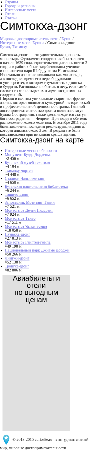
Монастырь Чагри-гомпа (26, 226)
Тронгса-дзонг (17, 266)
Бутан (67, 39)
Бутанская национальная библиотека (36, 186)
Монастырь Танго (20, 218)
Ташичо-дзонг (17, 194)
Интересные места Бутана (22, 43)
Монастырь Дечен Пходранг (29, 210)
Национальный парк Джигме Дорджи (37, 250)
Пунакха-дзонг (17, 234)
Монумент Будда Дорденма (28, 154)
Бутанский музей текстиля (27, 162)
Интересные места (20, 10)
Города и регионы (20, 6)
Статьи (11, 18)
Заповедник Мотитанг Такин (30, 202)
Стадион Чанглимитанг (25, 178)
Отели (10, 14)
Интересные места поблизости (31, 150)
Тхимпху (19, 47)
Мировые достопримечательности (29, 39)
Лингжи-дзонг (17, 258)
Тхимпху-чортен (19, 170)
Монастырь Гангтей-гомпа (27, 242)
